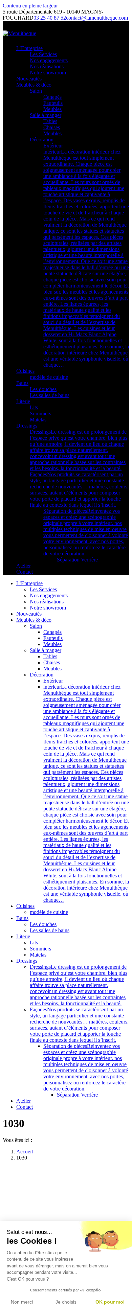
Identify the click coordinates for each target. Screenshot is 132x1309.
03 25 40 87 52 (50, 18)
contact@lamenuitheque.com (97, 18)
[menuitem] (29, 48)
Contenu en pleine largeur (30, 5)
